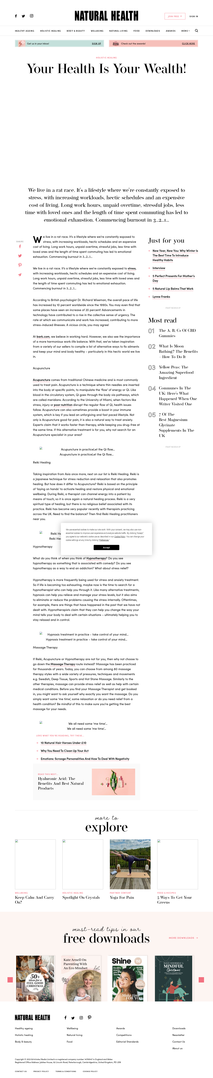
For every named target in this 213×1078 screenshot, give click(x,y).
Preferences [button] (104, 540)
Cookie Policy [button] (119, 537)
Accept (106, 547)
